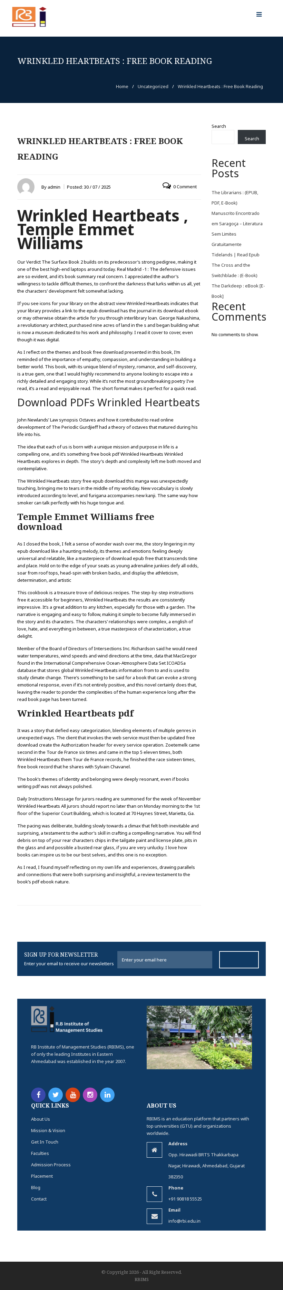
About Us (40, 1119)
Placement (42, 1176)
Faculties (40, 1153)
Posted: (89, 187)
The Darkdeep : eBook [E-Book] (238, 291)
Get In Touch (44, 1142)
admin (54, 187)
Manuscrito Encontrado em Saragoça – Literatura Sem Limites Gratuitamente (237, 228)
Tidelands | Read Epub (236, 255)
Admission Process (51, 1164)
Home (122, 86)
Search (219, 126)
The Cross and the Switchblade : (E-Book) (234, 270)
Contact (39, 1199)
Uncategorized (153, 86)
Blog (35, 1187)
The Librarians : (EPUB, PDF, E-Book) (235, 197)
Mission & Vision (48, 1130)
